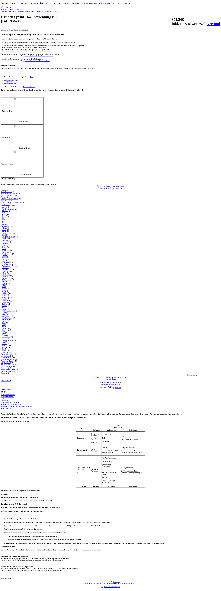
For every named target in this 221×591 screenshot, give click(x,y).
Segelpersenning (7, 318)
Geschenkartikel (6, 200)
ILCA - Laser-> (7, 280)
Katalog (13, 11)
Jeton (4, 290)
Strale (4, 333)
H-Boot (4, 273)
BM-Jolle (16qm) (7, 233)
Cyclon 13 (5, 242)
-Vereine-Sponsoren (8, 209)
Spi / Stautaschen (7, 366)
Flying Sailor (6, 261)
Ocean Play (6, 300)
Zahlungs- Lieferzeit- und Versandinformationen (16, 406)
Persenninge (22, 11)
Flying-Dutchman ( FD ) (9, 264)
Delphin (4, 244)
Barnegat (5, 230)
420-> (4, 214)
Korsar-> (5, 294)
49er (3, 219)
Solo (3, 326)
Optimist (4, 304)
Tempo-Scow (6, 337)
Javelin (4, 288)
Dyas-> (4, 247)
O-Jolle (4, 299)
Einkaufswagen (6, 389)
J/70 (3, 287)
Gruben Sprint (41, 11)
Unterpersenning (7, 340)
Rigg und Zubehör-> (7, 354)
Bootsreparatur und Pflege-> (10, 193)
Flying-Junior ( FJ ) (8, 266)
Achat (4, 225)
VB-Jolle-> (5, 347)
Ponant (4, 309)
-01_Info (4, 207)
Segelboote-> (5, 363)
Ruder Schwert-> (6, 357)
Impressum (5, 401)
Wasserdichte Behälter (8, 370)
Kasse (11, 9)
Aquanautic (116, 582)
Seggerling (5, 319)
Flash (4, 257)
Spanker (4, 328)
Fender (3, 197)
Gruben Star (7, 271)
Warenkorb (5, 9)
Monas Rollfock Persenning (110, 384)
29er (3, 212)
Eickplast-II (5, 250)
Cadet (4, 235)
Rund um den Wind (7, 359)
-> (6, 206)
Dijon (3, 245)
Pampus (4, 306)
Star (3, 332)
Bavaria (4, 231)
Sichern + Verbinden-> (8, 364)
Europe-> (5, 252)
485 (3, 218)
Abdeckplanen (6, 223)
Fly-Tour (4, 259)
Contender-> (6, 240)
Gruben (31, 11)
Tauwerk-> (4, 368)
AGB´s (3, 399)
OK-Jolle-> (5, 302)
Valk (3, 342)
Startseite (5, 11)
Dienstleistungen (6, 371)
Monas (4, 295)
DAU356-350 (53, 11)
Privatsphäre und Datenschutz (11, 402)
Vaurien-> (5, 345)
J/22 (3, 285)
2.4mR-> (5, 211)
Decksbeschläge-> (7, 195)
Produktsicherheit (7, 408)
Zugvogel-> (5, 352)
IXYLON (4, 283)
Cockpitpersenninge (8, 237)
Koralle (4, 292)
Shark (4, 321)
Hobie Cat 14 (6, 276)
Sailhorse (5, 314)
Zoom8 (4, 351)
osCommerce (97, 583)
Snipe (4, 323)
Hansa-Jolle (6, 275)
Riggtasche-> (5, 356)
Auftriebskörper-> (6, 192)
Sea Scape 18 (6, 316)
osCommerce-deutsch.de (127, 583)
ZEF (3, 349)
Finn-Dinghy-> (6, 254)
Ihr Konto (16, 9)
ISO (3, 281)
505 (3, 221)
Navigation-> (5, 204)
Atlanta (4, 228)
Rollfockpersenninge (8, 311)
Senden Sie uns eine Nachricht (11, 404)
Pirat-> (4, 307)
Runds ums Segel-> (7, 361)
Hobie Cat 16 (6, 278)
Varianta (4, 344)
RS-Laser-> (5, 313)
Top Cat (4, 338)
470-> (4, 216)
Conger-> (5, 238)
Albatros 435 (6, 226)
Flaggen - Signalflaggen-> (9, 199)
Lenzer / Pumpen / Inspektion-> (11, 202)
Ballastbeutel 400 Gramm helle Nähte (110, 188)
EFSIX (4, 249)
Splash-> (5, 330)
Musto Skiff (6, 297)
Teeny (4, 335)
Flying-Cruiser (6, 262)
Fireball (4, 256)
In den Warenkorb (8, 179)
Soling (4, 325)
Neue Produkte (6, 381)
